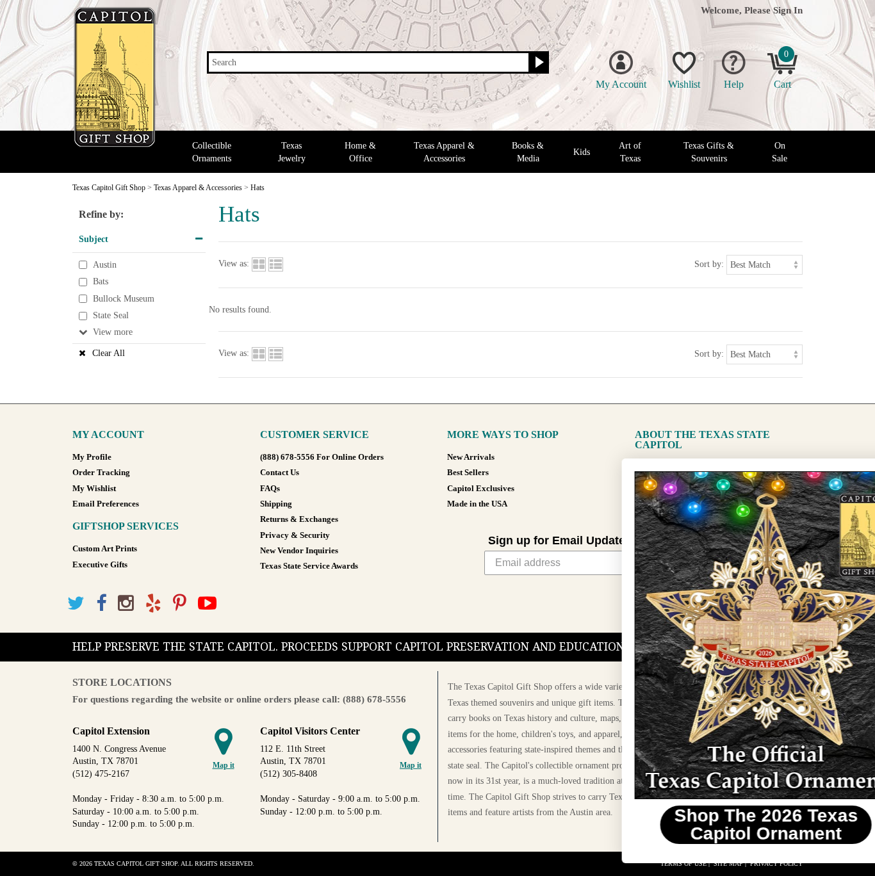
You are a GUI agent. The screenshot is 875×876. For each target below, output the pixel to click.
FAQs (270, 488)
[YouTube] (207, 603)
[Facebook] (101, 603)
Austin (105, 265)
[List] (275, 264)
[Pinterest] (179, 603)
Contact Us (279, 472)
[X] (76, 603)
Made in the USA (477, 503)
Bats (100, 281)
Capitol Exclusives (480, 488)
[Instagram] (125, 603)
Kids (581, 152)
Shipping (276, 503)
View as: (233, 264)
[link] (718, 635)
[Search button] (537, 62)
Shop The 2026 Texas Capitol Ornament (718, 824)
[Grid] (259, 264)
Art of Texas (630, 152)
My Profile (91, 457)
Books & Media (528, 152)
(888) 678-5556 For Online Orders (322, 457)
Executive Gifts (99, 564)
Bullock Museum (123, 299)
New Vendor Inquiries (299, 550)
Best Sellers (468, 472)
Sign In (788, 9)
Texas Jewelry (292, 152)
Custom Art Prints (104, 548)
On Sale (779, 152)
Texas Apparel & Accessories (444, 152)
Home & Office (360, 152)
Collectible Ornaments (211, 152)
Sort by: (709, 264)
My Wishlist (94, 488)
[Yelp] (153, 603)
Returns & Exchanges (299, 519)
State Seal (111, 316)
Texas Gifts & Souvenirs (708, 152)
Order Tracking (101, 472)
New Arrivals (471, 457)
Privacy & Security (295, 535)
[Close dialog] (846, 475)
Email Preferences (105, 503)
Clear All (108, 353)
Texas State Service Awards (309, 566)
